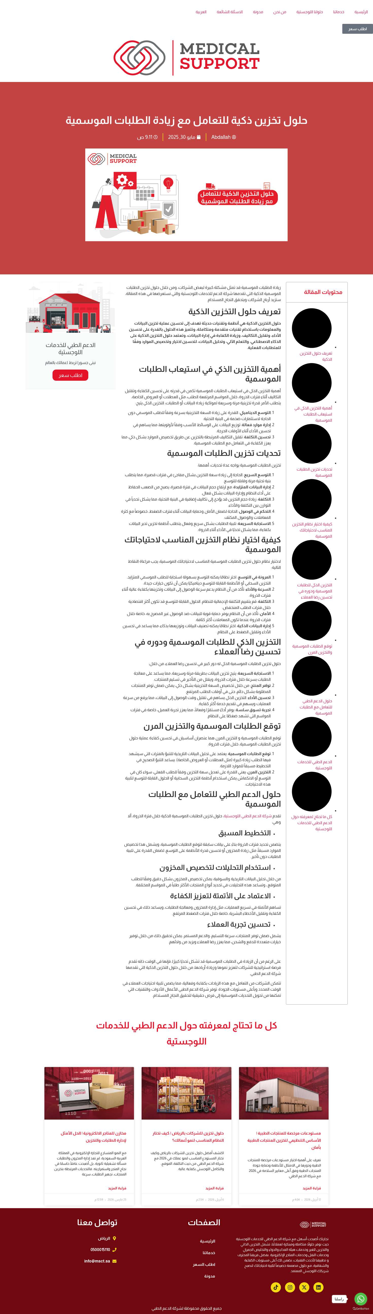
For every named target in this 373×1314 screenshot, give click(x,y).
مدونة (258, 12)
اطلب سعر (70, 375)
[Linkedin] (318, 1287)
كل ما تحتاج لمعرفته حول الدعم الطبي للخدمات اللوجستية (311, 822)
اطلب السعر (204, 1264)
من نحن (279, 12)
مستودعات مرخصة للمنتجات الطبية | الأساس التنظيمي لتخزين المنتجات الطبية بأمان (284, 1140)
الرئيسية (361, 12)
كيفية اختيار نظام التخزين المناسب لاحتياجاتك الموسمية (312, 530)
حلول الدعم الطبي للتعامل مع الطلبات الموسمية (316, 707)
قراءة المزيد (312, 1188)
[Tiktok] (276, 1287)
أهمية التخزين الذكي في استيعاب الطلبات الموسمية (313, 414)
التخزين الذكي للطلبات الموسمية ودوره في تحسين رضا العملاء (314, 591)
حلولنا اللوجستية (309, 12)
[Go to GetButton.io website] (361, 1308)
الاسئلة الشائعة (230, 12)
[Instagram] (290, 1287)
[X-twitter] (304, 1287)
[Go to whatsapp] (360, 1299)
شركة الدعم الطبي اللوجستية (248, 816)
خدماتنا (338, 12)
